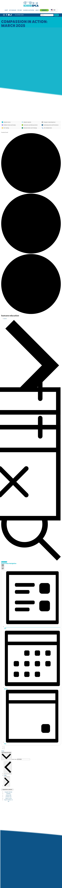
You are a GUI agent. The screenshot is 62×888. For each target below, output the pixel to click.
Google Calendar (8, 792)
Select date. (14, 759)
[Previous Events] (4, 747)
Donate (44, 10)
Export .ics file (8, 798)
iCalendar (8, 793)
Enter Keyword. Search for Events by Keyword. (11, 497)
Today (2, 751)
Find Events (4, 561)
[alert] (13, 433)
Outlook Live (8, 796)
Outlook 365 (8, 795)
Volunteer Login (19, 14)
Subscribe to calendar (7, 789)
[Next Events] (4, 748)
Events (5, 318)
